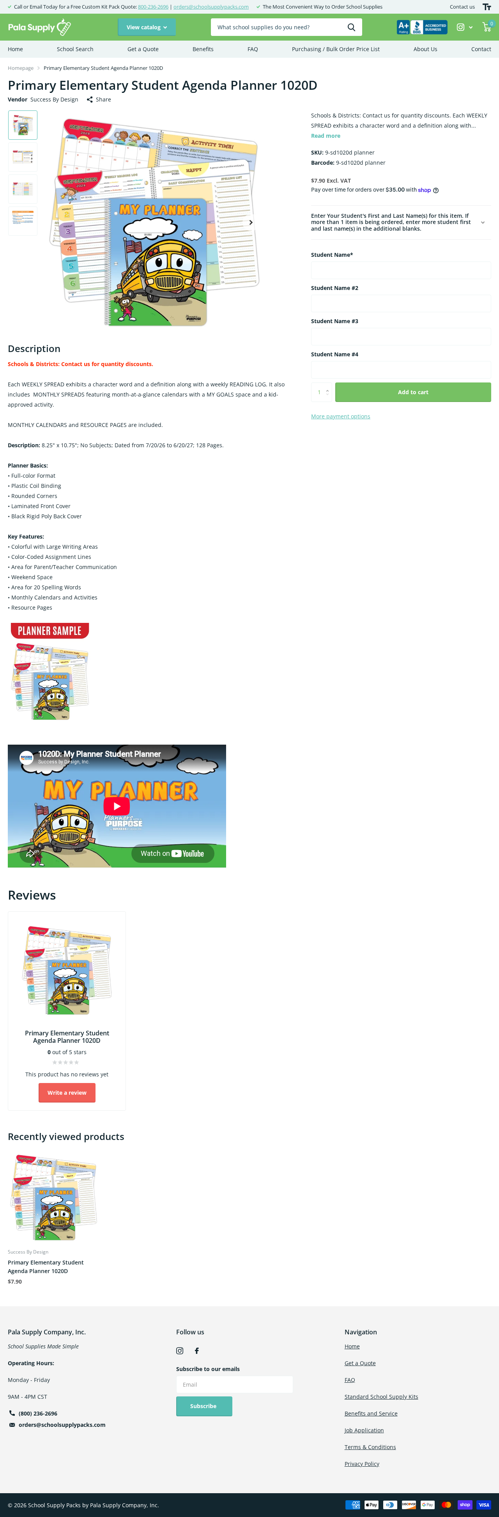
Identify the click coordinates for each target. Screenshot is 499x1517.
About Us (425, 49)
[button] (251, 222)
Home (15, 49)
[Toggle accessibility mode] (487, 7)
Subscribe (204, 1406)
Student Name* (332, 254)
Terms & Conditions (370, 1447)
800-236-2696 (153, 6)
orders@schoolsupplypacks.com (211, 6)
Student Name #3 (334, 321)
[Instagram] (179, 1350)
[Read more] (465, 27)
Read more (325, 135)
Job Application (364, 1430)
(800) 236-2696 (38, 1413)
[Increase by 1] (329, 385)
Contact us (462, 6)
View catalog (144, 27)
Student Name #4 (334, 354)
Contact (481, 49)
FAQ (253, 49)
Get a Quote (143, 49)
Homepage (21, 67)
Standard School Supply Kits (381, 1396)
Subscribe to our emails (208, 1369)
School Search (75, 49)
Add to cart (413, 392)
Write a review (67, 1092)
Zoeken (351, 27)
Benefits (203, 49)
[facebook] (197, 1350)
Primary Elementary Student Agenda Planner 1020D (46, 1267)
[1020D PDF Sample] (49, 672)
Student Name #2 (334, 288)
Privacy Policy (362, 1463)
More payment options (340, 416)
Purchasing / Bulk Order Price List (336, 49)
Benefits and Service (371, 1413)
